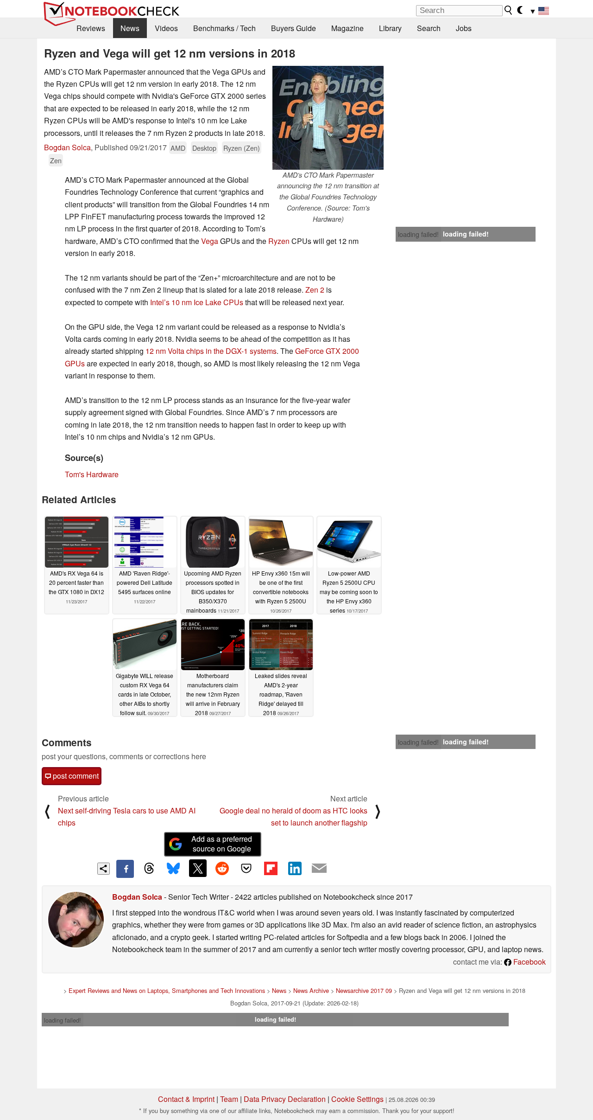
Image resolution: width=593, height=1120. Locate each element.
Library (390, 28)
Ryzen (279, 241)
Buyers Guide (293, 28)
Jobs (464, 28)
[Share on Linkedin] (294, 868)
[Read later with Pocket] (246, 868)
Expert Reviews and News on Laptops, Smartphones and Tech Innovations (167, 990)
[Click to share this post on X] (198, 868)
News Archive (311, 990)
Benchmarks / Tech (224, 28)
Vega (209, 241)
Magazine (347, 28)
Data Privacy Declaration (285, 1099)
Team (229, 1099)
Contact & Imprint (186, 1099)
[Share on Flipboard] (270, 868)
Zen (56, 160)
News (129, 28)
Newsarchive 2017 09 (364, 990)
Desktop (204, 148)
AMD (177, 148)
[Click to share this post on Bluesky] (173, 868)
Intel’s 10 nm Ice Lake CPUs (196, 302)
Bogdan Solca (67, 147)
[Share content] (103, 869)
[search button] (509, 10)
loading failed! (418, 234)
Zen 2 (314, 289)
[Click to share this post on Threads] (149, 868)
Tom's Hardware (92, 474)
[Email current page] (319, 868)
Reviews (90, 28)
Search (429, 28)
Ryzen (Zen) (241, 148)
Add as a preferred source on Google (221, 843)
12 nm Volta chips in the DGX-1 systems (211, 351)
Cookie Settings (357, 1099)
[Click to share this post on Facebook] (125, 868)
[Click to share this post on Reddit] (222, 868)
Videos (166, 28)
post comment (75, 775)
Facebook (528, 961)
